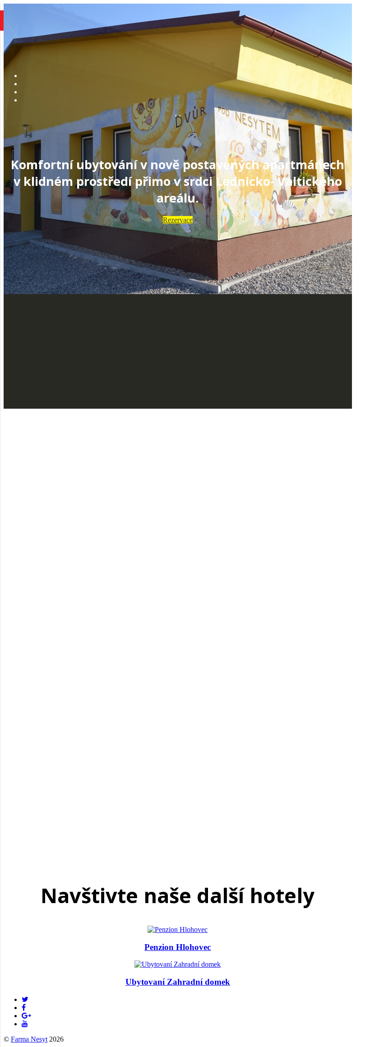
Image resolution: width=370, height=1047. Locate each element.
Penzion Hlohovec (177, 947)
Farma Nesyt (29, 1039)
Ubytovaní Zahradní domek (177, 982)
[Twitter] (25, 999)
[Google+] (26, 1015)
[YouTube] (25, 1024)
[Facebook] (24, 1007)
